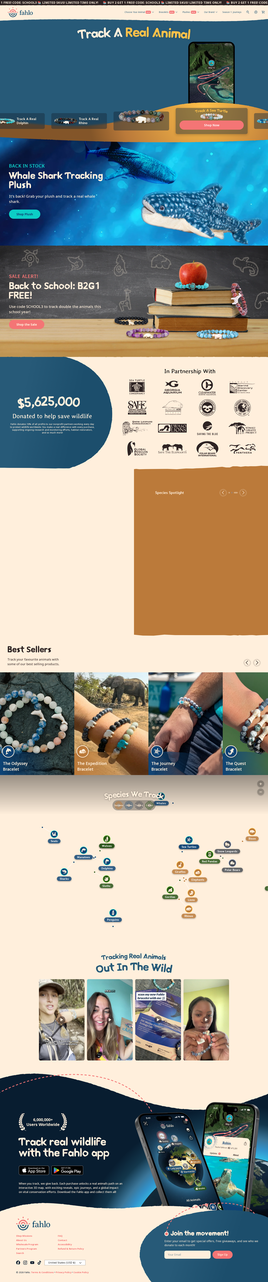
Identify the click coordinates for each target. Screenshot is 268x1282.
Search (20, 1253)
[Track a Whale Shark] (61, 900)
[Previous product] (247, 662)
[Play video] (61, 1019)
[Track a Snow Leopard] (29, 844)
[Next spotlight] (243, 492)
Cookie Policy (81, 1272)
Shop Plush (24, 214)
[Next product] (257, 662)
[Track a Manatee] (161, 850)
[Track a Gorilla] (248, 890)
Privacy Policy (63, 1272)
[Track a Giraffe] (258, 865)
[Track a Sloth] (184, 879)
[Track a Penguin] (191, 913)
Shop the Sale (26, 324)
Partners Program (26, 1248)
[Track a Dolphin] (185, 861)
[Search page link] (248, 12)
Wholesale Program (27, 1244)
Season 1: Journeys (231, 12)
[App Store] (34, 1170)
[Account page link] (256, 12)
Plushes (188, 12)
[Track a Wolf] (184, 839)
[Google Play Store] (67, 1170)
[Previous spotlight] (226, 492)
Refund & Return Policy (71, 1248)
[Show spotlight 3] (237, 492)
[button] (263, 12)
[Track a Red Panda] (11, 854)
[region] (134, 859)
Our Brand (209, 12)
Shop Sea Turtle (177, 584)
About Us (21, 1240)
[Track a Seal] (132, 834)
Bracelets (166, 12)
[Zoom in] (260, 783)
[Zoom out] (260, 792)
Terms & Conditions (42, 1272)
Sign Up (222, 1254)
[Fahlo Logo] (20, 12)
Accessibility (65, 1244)
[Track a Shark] (142, 872)
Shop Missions (24, 1235)
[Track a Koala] (73, 881)
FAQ (60, 1235)
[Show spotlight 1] (232, 492)
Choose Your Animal (137, 12)
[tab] (84, 121)
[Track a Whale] (239, 796)
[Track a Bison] (53, 831)
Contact (62, 1240)
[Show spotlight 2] (234, 492)
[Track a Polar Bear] (34, 863)
